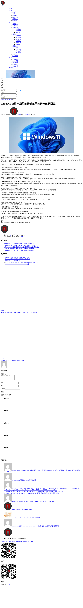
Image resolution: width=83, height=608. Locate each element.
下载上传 (18, 47)
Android (14, 54)
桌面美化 (18, 44)
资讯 (10, 10)
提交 (2, 391)
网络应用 (18, 51)
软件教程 (15, 56)
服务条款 (8, 541)
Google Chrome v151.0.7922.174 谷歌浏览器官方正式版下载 (21, 262)
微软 (10, 57)
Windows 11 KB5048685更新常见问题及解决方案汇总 (19, 243)
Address (3, 388)
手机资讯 (15, 15)
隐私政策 (14, 541)
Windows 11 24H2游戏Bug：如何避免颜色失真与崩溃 (19, 250)
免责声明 (19, 541)
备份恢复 (18, 39)
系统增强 (18, 41)
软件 (10, 22)
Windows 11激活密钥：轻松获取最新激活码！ (17, 257)
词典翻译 (18, 30)
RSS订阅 (30, 541)
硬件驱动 (18, 42)
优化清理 (18, 37)
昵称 (2, 382)
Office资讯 (15, 64)
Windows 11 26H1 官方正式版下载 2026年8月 (17, 259)
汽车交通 (15, 19)
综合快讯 (15, 20)
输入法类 (18, 32)
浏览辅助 (18, 49)
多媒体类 (15, 25)
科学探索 (15, 17)
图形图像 (15, 24)
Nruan (19, 114)
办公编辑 (18, 29)
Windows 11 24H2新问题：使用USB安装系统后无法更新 (20, 245)
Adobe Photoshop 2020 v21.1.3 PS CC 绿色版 (17, 264)
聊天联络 (18, 52)
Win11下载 (15, 61)
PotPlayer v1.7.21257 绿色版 (12, 260)
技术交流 (11, 67)
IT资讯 (14, 12)
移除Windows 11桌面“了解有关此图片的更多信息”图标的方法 (21, 247)
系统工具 (15, 34)
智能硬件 (15, 14)
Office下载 (15, 66)
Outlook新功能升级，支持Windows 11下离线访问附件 (19, 248)
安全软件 (18, 36)
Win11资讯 (15, 59)
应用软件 (15, 27)
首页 (10, 8)
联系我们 (25, 541)
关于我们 (3, 541)
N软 (26, 114)
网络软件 (15, 46)
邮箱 (2, 385)
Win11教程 (15, 62)
